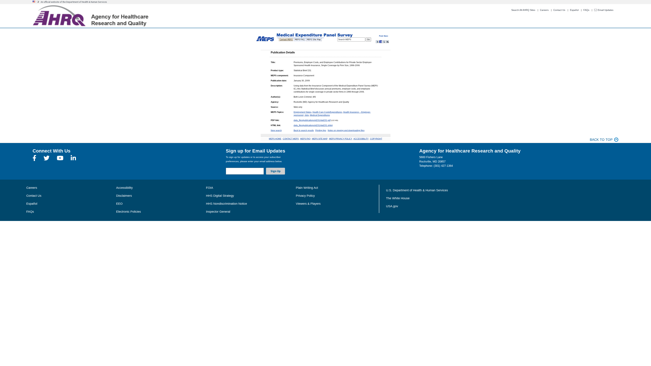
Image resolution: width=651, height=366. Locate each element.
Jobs (306, 115)
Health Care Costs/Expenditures (327, 112)
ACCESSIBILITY (361, 139)
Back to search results (304, 130)
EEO (119, 203)
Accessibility (124, 187)
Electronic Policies (128, 211)
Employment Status (302, 112)
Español (574, 10)
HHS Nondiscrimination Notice (226, 203)
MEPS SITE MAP (320, 139)
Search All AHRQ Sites (523, 10)
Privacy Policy (305, 195)
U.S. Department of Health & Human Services (417, 190)
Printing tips (320, 130)
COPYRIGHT (376, 139)
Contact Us (559, 10)
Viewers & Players (308, 203)
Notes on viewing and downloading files (346, 130)
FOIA (209, 187)
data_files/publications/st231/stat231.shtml (313, 125)
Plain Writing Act (307, 187)
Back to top (601, 139)
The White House (398, 198)
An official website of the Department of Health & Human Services (74, 1)
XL (388, 42)
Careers (544, 10)
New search (276, 130)
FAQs (586, 10)
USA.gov (392, 206)
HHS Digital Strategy (220, 195)
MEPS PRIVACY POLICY (340, 139)
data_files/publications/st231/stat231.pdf (312, 120)
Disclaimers (124, 195)
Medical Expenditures (320, 115)
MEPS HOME (275, 139)
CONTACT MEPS (291, 139)
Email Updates (605, 10)
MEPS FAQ (305, 139)
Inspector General (218, 211)
